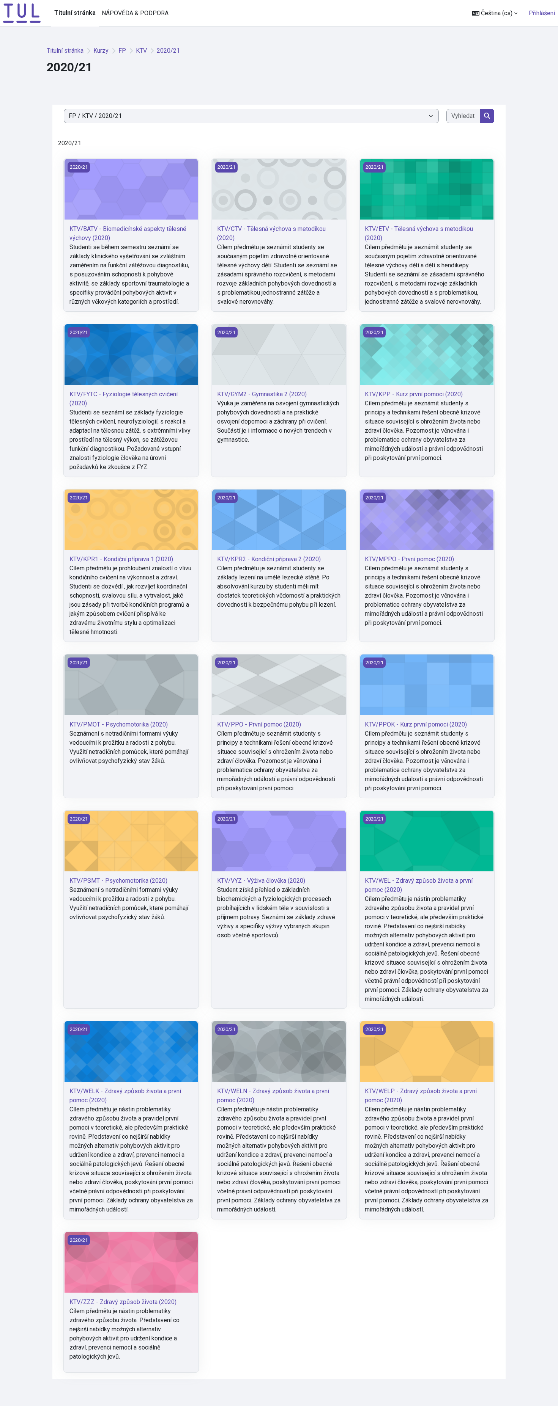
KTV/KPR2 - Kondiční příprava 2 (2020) (269, 559)
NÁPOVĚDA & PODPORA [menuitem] (135, 13)
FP (122, 50)
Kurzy (101, 50)
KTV (141, 50)
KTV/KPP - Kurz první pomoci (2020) (414, 394)
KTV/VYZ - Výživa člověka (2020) (261, 880)
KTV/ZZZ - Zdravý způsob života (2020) (123, 1302)
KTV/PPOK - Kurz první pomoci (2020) (416, 724)
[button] (494, 13)
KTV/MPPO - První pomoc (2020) (409, 559)
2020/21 (168, 50)
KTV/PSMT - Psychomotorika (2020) (118, 880)
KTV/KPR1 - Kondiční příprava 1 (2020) (121, 559)
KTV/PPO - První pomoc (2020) (259, 724)
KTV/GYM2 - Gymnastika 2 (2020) (262, 394)
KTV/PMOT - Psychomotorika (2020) (118, 724)
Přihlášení (542, 13)
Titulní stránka (65, 50)
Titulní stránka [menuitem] (75, 12)
